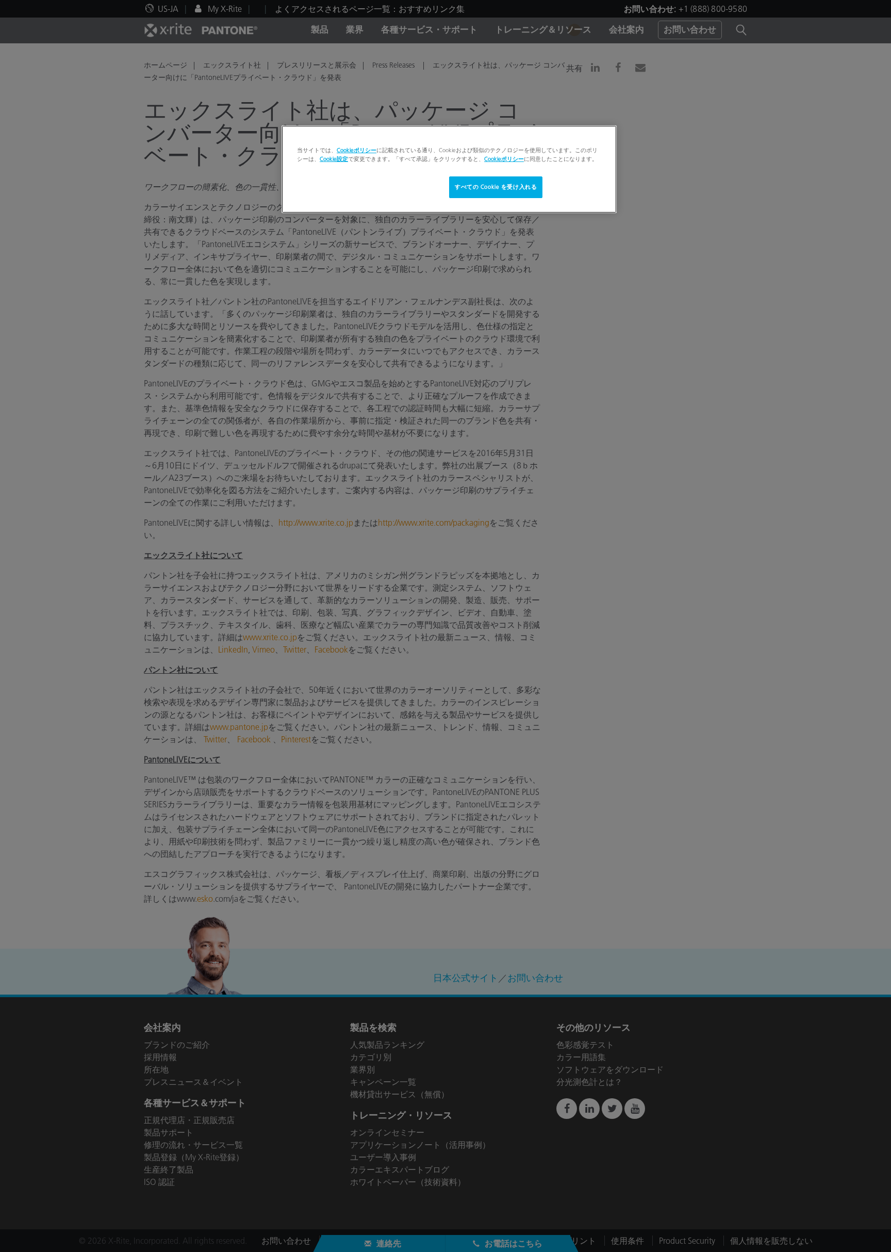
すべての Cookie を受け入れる (496, 186)
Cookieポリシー (356, 150)
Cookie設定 (334, 158)
